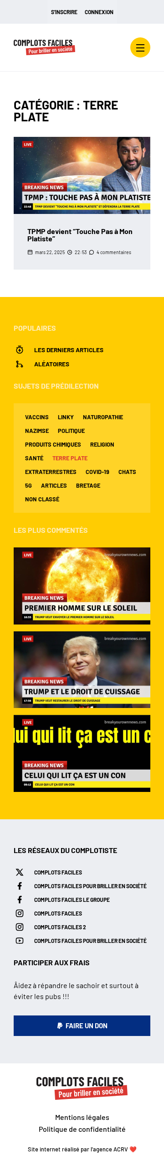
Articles (54, 485)
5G (28, 485)
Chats (127, 471)
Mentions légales (82, 1117)
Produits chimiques (53, 444)
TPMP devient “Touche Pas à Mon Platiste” (80, 235)
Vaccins (37, 417)
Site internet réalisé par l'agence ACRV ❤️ (82, 1149)
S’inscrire (64, 12)
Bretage (88, 485)
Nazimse (37, 430)
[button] (82, 1025)
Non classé (42, 499)
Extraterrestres (51, 471)
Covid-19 (97, 471)
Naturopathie (103, 417)
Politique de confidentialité (82, 1128)
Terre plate (69, 458)
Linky (66, 417)
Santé (34, 458)
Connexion (99, 12)
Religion (102, 444)
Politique (71, 430)
